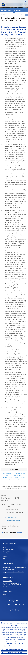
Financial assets (20, 477)
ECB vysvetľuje (7, 551)
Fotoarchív (6, 554)
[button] (25, 1)
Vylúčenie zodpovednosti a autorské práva (14, 567)
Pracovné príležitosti (8, 549)
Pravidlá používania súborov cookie (13, 586)
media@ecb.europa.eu (13, 520)
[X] (5, 604)
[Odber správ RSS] (23, 604)
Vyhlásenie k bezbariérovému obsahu (13, 589)
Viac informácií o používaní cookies (15, 645)
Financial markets (14, 480)
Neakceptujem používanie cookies (15, 652)
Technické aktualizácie (9, 569)
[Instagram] (12, 604)
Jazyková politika (7, 591)
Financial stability (8, 473)
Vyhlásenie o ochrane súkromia (15, 643)
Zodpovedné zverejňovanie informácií (13, 572)
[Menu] (25, 4)
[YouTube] (16, 604)
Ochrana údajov (7, 581)
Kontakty (5, 556)
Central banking (20, 473)
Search (21, 4)
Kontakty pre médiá (9, 532)
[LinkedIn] (8, 604)
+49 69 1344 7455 (12, 518)
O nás (4, 547)
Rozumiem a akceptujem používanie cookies (15, 649)
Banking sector (7, 477)
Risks (7, 475)
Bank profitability (17, 475)
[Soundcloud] (19, 604)
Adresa (5, 558)
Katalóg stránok (7, 594)
